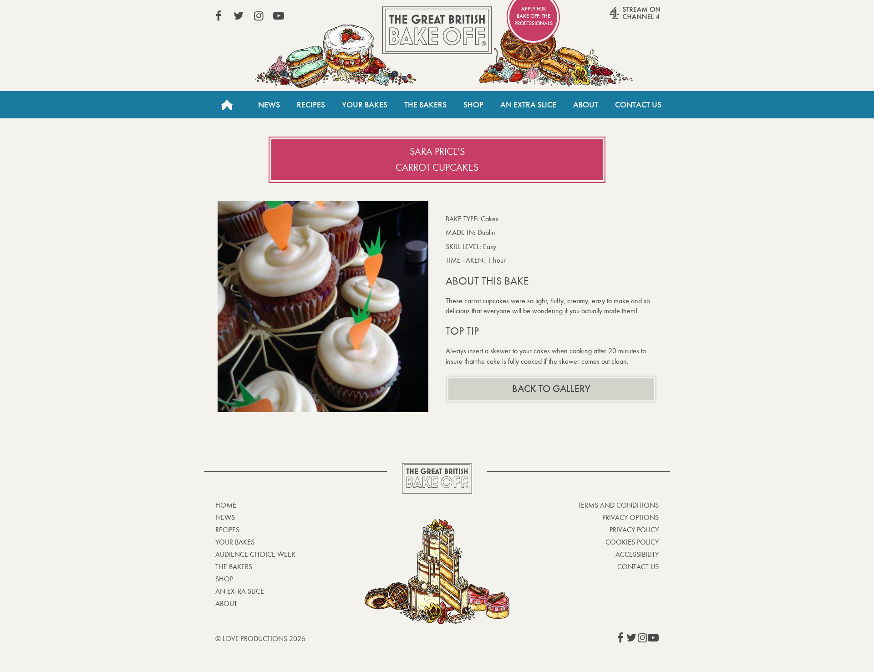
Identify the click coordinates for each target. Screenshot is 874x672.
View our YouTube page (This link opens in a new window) (278, 15)
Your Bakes (364, 105)
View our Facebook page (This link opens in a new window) (218, 15)
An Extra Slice (528, 105)
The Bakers (425, 105)
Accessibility (637, 554)
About (585, 105)
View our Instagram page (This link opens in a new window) (258, 15)
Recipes (311, 105)
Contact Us (638, 105)
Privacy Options (630, 517)
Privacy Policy (634, 529)
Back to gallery (551, 389)
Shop (473, 105)
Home (226, 104)
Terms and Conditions (618, 505)
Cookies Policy (632, 542)
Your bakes (234, 542)
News (269, 105)
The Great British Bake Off (437, 30)
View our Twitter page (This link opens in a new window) (238, 15)
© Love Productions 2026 (260, 638)
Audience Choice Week (255, 554)
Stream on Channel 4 (617, 17)
